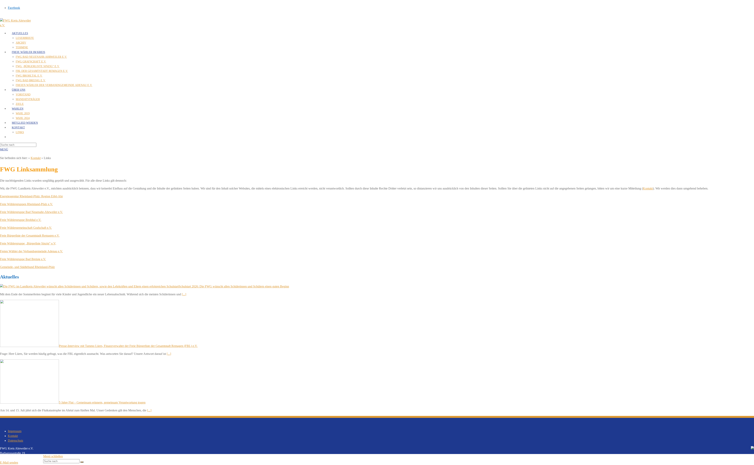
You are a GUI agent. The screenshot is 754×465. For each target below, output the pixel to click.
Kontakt (36, 158)
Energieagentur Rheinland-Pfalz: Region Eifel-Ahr (31, 196)
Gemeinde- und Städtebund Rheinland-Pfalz (27, 267)
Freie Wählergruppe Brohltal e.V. (20, 220)
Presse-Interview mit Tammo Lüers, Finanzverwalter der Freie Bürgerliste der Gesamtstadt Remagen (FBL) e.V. (128, 346)
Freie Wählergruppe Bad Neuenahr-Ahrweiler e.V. (31, 212)
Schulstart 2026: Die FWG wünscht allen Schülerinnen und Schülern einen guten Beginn (234, 286)
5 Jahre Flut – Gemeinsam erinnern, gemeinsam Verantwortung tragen (102, 402)
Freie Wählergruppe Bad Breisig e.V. (23, 259)
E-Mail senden (9, 462)
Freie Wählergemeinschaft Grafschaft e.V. (26, 227)
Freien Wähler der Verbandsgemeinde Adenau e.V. (31, 251)
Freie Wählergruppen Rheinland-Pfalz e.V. (26, 204)
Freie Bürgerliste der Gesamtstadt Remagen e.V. (29, 235)
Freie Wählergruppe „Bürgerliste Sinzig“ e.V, (28, 243)
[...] (184, 294)
